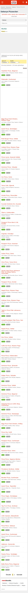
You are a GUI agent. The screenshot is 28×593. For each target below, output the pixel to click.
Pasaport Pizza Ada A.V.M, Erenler (9, 223)
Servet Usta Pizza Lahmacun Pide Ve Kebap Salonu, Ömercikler (10, 272)
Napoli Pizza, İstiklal (7, 328)
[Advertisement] (14, 43)
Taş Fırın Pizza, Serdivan (9, 506)
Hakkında (4, 583)
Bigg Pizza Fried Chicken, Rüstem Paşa (9, 119)
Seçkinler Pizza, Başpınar (9, 71)
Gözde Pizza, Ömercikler (9, 195)
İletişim (23, 585)
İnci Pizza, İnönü (6, 177)
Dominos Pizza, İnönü (8, 450)
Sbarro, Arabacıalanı (8, 212)
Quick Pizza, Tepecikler (8, 486)
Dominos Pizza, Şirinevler (9, 365)
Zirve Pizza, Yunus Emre (9, 262)
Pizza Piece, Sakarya (8, 526)
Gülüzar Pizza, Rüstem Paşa (10, 300)
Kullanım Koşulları (13, 583)
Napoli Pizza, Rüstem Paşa (10, 290)
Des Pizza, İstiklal (7, 337)
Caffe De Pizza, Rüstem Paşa (10, 345)
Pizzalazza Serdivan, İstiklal (10, 469)
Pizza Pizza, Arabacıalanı (9, 355)
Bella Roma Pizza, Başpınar (10, 564)
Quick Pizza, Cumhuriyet (9, 534)
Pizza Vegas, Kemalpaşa (9, 496)
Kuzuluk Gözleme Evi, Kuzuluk (11, 204)
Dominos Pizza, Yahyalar (9, 167)
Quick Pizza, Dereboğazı (9, 129)
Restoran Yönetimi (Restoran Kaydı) (11, 585)
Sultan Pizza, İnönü (7, 253)
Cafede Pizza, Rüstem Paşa (10, 147)
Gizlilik (22, 583)
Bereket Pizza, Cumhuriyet (9, 477)
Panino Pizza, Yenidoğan (9, 554)
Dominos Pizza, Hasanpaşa (10, 414)
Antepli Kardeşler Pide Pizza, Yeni (12, 320)
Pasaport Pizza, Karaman (9, 243)
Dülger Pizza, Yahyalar (8, 375)
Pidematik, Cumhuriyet (8, 79)
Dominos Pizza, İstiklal (8, 385)
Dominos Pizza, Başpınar (9, 394)
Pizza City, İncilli (6, 432)
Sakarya (14, 7)
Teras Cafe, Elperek (7, 185)
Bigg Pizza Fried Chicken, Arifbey (12, 423)
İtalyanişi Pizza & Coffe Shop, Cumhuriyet (10, 404)
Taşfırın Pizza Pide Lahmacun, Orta (11, 311)
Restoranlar (8, 7)
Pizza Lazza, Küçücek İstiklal (10, 157)
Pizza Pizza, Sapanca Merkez (10, 459)
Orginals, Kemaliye (7, 233)
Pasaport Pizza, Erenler (9, 282)
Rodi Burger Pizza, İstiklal (9, 138)
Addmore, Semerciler (8, 544)
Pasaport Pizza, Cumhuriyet (10, 440)
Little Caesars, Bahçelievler (10, 516)
